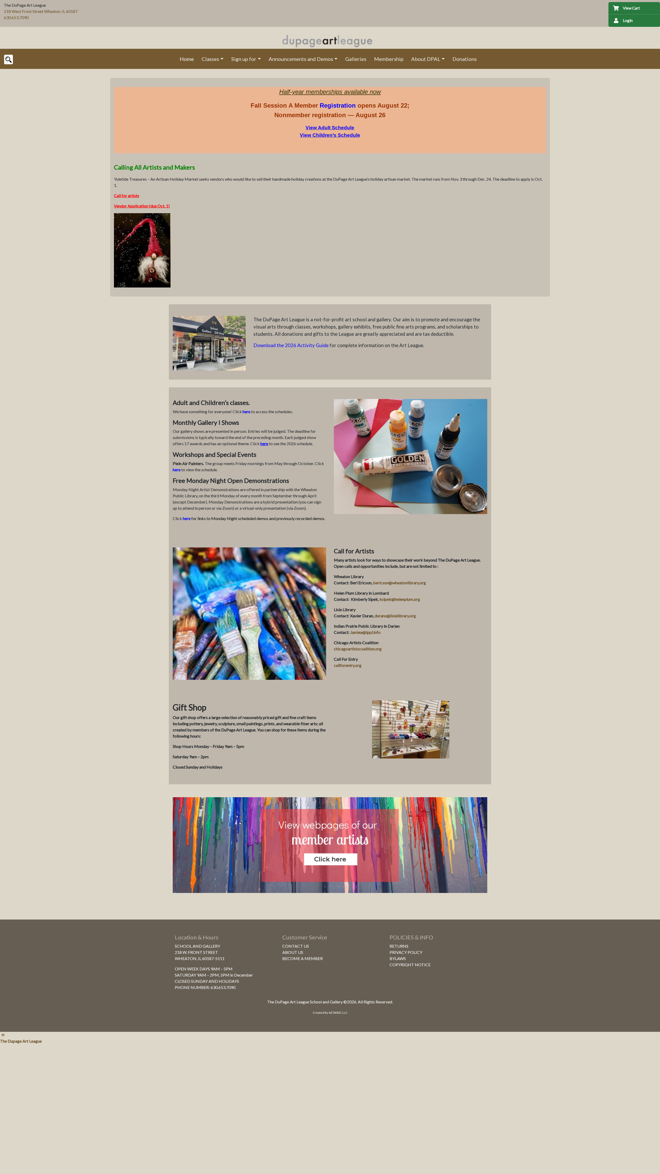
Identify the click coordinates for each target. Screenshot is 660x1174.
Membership (388, 59)
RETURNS (399, 946)
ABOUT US (292, 952)
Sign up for (243, 59)
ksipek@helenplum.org (400, 599)
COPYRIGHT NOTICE (410, 964)
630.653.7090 (16, 17)
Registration (338, 105)
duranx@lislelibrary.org (395, 615)
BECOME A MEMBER (302, 958)
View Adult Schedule (330, 127)
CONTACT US (295, 946)
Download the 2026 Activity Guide (290, 345)
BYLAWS (398, 958)
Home (187, 59)
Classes (210, 59)
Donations (464, 59)
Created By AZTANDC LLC (330, 1012)
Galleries (355, 59)
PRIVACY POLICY (406, 952)
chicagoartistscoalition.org (358, 648)
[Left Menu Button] (3, 1034)
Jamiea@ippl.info (365, 632)
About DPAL (425, 59)
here (246, 411)
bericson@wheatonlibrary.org (399, 582)
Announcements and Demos (301, 59)
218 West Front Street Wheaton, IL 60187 (41, 11)
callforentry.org (347, 665)
